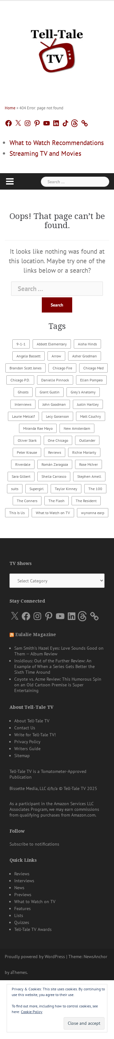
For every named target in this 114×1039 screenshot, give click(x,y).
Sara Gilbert (21, 476)
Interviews (23, 404)
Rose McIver (88, 464)
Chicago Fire (62, 368)
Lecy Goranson (57, 416)
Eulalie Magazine (35, 634)
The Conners (27, 500)
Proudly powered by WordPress (35, 956)
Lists (18, 915)
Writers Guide (27, 748)
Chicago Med (93, 368)
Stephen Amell (89, 476)
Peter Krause (27, 452)
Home (10, 108)
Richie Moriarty (84, 452)
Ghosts (23, 392)
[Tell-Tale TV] (57, 48)
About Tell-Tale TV (31, 721)
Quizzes (21, 922)
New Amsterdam (77, 428)
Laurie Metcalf (23, 416)
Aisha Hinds (87, 344)
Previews (22, 894)
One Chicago (58, 440)
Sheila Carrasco (53, 476)
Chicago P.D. (20, 380)
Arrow (56, 356)
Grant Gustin (50, 392)
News (19, 887)
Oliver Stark (27, 440)
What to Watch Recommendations (57, 142)
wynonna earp (92, 512)
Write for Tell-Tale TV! (35, 735)
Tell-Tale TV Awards (33, 929)
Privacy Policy (27, 741)
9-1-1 (21, 344)
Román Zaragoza (54, 464)
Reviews (54, 452)
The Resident (86, 500)
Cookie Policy (31, 1011)
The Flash (56, 500)
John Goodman (54, 404)
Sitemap (22, 755)
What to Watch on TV (53, 512)
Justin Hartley (88, 404)
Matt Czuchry (90, 416)
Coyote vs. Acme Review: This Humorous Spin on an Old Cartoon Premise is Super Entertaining (57, 684)
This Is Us (17, 512)
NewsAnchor (95, 956)
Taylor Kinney (66, 488)
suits (14, 488)
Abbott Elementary (52, 344)
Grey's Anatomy (83, 392)
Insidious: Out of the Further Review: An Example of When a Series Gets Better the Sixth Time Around (54, 666)
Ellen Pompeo (91, 380)
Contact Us (24, 728)
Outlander (87, 440)
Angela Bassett (28, 356)
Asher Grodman (84, 356)
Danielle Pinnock (55, 380)
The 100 (95, 488)
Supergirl (36, 488)
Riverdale (22, 464)
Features (22, 908)
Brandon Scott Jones (25, 368)
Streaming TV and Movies (45, 153)
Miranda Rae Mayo (38, 428)
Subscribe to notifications (34, 844)
